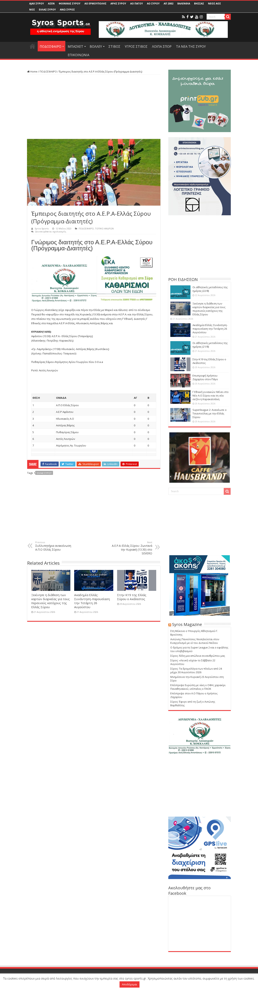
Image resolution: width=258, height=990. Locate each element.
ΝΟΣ (32, 9)
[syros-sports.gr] (60, 24)
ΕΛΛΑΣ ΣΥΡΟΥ (47, 9)
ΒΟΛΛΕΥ (96, 46)
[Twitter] (192, 17)
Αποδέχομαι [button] (129, 984)
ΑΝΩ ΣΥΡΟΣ (67, 9)
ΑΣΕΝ (51, 3)
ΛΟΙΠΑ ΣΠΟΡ (162, 46)
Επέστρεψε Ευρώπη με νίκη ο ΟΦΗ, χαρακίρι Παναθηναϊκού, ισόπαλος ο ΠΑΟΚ (198, 687)
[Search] (228, 17)
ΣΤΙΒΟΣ (114, 46)
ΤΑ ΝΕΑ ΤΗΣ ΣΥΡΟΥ (191, 46)
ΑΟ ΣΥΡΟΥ (153, 3)
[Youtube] (197, 17)
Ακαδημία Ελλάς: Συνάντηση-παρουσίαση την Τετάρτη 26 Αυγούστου (92, 601)
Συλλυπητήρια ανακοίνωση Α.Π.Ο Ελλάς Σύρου (53, 546)
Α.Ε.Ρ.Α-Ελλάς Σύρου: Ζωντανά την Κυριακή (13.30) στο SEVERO (132, 548)
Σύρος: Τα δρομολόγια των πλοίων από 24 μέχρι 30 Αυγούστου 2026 (196, 670)
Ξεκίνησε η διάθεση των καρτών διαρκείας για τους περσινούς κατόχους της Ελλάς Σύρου (50, 601)
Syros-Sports (42, 228)
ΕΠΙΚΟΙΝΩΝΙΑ (78, 55)
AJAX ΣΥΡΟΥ (36, 3)
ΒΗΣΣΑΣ (199, 3)
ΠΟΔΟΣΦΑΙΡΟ (50, 46)
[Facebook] (187, 17)
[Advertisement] (93, 107)
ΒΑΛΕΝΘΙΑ (183, 3)
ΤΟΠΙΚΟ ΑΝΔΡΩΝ (104, 228)
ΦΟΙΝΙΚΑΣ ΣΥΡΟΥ (69, 3)
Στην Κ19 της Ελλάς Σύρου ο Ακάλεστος (131, 597)
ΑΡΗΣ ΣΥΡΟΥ (118, 3)
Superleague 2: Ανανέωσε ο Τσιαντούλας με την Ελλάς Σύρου (209, 413)
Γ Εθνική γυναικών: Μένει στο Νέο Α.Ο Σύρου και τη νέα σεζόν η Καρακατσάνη (210, 395)
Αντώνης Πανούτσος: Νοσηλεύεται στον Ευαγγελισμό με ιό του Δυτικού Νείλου (194, 641)
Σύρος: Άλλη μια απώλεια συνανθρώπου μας (197, 656)
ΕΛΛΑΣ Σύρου (44, 472)
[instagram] (201, 17)
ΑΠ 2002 (168, 3)
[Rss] (183, 17)
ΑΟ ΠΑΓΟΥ (136, 3)
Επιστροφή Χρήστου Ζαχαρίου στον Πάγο (205, 377)
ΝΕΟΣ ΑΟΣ (214, 3)
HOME (32, 46)
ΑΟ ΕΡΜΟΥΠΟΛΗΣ (95, 3)
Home (33, 71)
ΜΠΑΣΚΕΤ (75, 46)
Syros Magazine (187, 624)
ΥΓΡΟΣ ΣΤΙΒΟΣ (136, 46)
